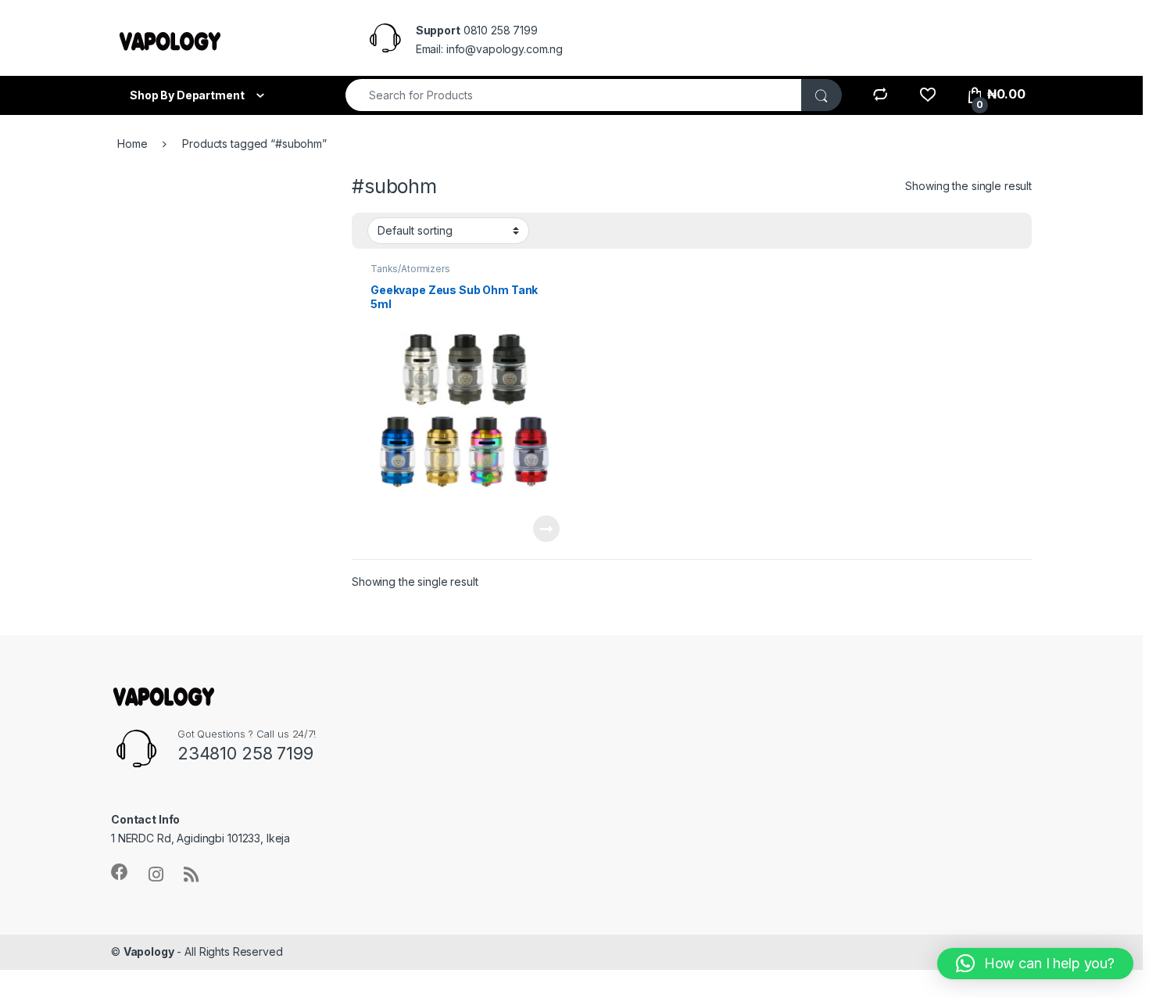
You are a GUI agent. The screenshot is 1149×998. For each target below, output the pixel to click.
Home (132, 143)
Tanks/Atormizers (410, 269)
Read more (546, 528)
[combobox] (573, 95)
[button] (1035, 963)
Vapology (148, 951)
